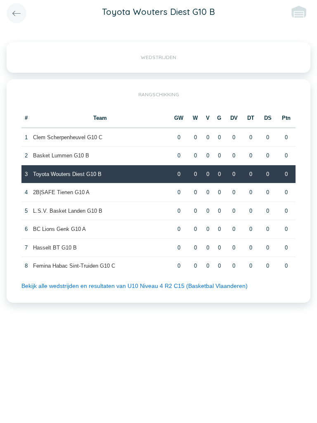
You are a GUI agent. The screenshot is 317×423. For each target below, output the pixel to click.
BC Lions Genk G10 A (59, 229)
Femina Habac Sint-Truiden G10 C (74, 266)
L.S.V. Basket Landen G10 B (67, 211)
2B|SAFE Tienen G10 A (61, 192)
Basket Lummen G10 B (61, 155)
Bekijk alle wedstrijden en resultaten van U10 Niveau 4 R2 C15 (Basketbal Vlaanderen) (134, 286)
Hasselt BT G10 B (55, 248)
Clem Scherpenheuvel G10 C (67, 137)
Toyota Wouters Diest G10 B (67, 174)
